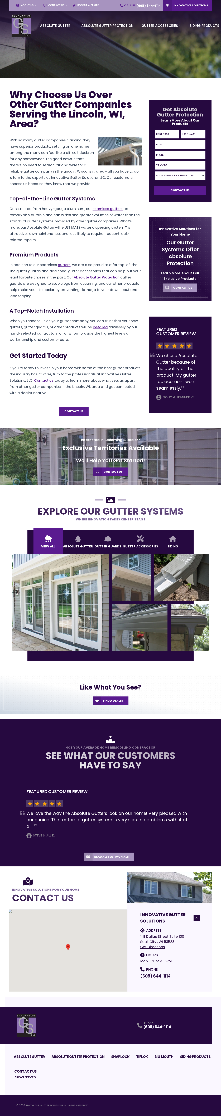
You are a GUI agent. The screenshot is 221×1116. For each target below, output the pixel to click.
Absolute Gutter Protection (107, 25)
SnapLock (120, 1056)
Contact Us (56, 5)
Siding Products (195, 1056)
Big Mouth (164, 1056)
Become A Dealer (88, 5)
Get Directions (152, 946)
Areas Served (25, 1077)
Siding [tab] (172, 546)
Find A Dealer (113, 701)
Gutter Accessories (160, 25)
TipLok (142, 1056)
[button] (68, 947)
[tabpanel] (110, 602)
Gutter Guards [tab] (107, 546)
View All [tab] (48, 546)
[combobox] (180, 175)
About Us (27, 5)
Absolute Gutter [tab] (78, 546)
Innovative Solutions (191, 5)
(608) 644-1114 (155, 976)
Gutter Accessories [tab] (140, 546)
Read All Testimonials (111, 857)
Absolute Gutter (55, 25)
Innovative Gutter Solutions (163, 918)
